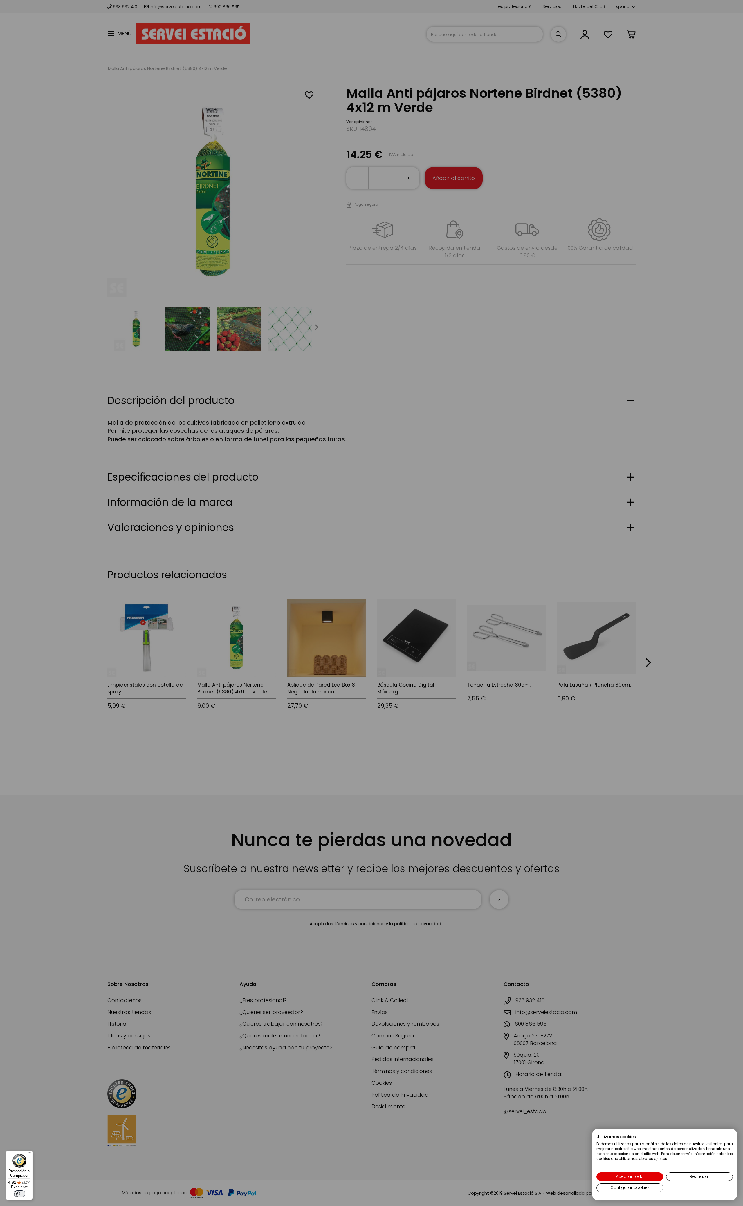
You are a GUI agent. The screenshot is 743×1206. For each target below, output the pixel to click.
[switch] (19, 1193)
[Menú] (29, 1154)
